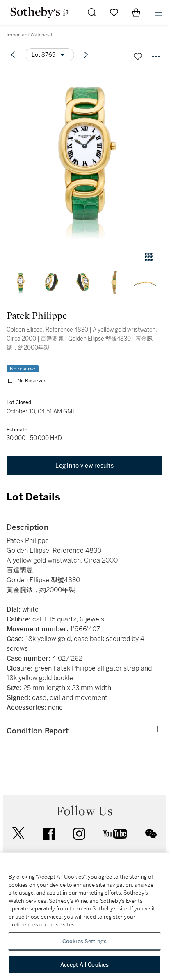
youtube (115, 834)
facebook (49, 834)
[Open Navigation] (158, 12)
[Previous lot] (13, 54)
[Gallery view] (149, 257)
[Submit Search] (92, 12)
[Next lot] (86, 54)
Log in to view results (84, 465)
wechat (151, 833)
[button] (84, 157)
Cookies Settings (84, 941)
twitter (18, 833)
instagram (79, 834)
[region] (84, 916)
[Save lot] (137, 56)
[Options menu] (156, 56)
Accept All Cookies (84, 964)
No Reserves (31, 380)
